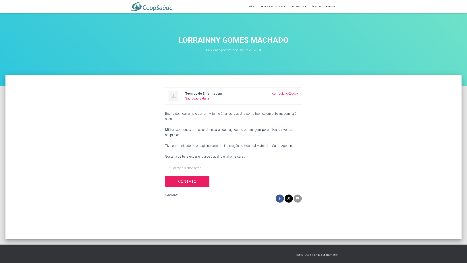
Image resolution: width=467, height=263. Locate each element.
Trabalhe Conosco (272, 6)
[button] (284, 6)
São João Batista (197, 98)
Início (252, 6)
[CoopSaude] (151, 6)
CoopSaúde (297, 6)
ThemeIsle (331, 254)
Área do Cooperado (323, 6)
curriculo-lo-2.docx (285, 93)
